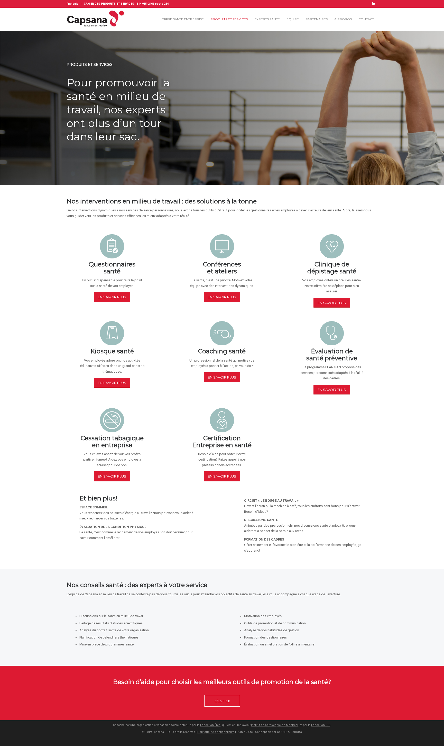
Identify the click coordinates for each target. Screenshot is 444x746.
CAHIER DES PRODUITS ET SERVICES (109, 3)
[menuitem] (74, 4)
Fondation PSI (320, 725)
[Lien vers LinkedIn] (373, 4)
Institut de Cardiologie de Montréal (274, 725)
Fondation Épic (210, 725)
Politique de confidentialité (215, 732)
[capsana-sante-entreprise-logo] (97, 19)
